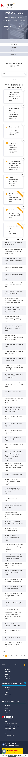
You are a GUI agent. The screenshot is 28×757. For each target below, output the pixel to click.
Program (7, 669)
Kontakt (7, 733)
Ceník (6, 674)
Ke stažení (8, 676)
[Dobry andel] (12, 751)
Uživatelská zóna (9, 735)
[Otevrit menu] (24, 6)
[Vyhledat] (21, 6)
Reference (8, 731)
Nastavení (21, 755)
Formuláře (8, 671)
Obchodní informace (11, 724)
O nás (6, 721)
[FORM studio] (10, 5)
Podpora (7, 678)
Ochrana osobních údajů (12, 726)
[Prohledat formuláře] (25, 74)
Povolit (11, 755)
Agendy (7, 690)
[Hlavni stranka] (2, 5)
